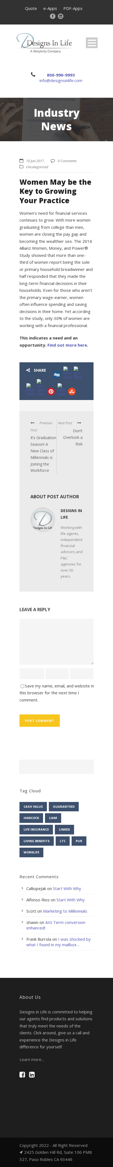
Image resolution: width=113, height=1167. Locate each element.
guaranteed (64, 806)
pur (79, 841)
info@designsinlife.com (60, 80)
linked (64, 829)
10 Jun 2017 (35, 160)
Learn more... (31, 1059)
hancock (31, 818)
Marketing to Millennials (65, 911)
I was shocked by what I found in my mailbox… (58, 941)
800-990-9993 (61, 75)
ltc (63, 841)
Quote (31, 8)
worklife (31, 852)
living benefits (37, 841)
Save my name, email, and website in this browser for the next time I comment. (56, 693)
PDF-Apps (73, 8)
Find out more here (67, 345)
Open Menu (92, 42)
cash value (33, 806)
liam (53, 818)
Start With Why (67, 888)
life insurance (36, 829)
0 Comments (67, 160)
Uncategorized (37, 166)
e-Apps (50, 8)
